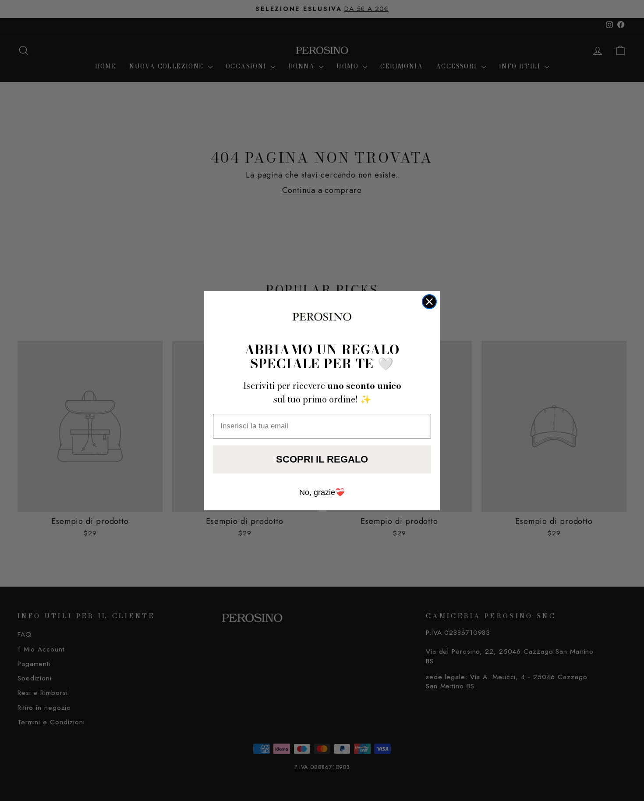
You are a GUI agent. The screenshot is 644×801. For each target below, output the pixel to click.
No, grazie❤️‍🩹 (322, 492)
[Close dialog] (429, 302)
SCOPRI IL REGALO (322, 459)
